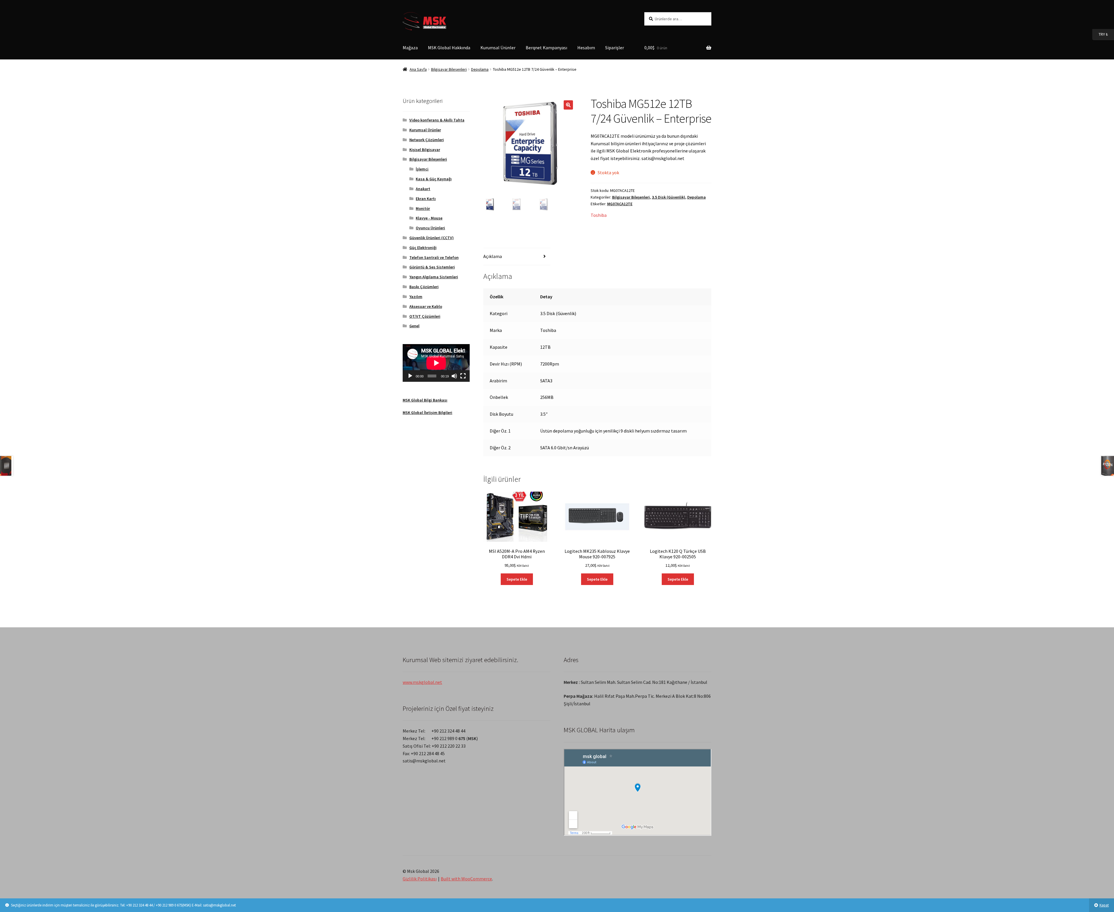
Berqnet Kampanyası (546, 47)
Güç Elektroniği (423, 247)
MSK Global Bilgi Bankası (425, 400)
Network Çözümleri (426, 139)
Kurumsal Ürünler (498, 47)
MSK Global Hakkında (449, 47)
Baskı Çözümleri (424, 286)
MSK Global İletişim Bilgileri (427, 412)
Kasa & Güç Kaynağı (434, 178)
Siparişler (614, 47)
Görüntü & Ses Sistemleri (432, 267)
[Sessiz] (454, 376)
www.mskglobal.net (422, 682)
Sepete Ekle (517, 579)
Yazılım (415, 296)
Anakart (423, 188)
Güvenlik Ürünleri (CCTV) (431, 237)
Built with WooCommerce (466, 879)
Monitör (423, 208)
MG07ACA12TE (619, 203)
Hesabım (586, 47)
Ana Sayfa (418, 69)
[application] (436, 363)
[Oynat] (410, 376)
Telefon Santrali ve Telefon (434, 257)
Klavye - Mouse (429, 218)
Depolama (480, 69)
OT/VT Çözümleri (424, 316)
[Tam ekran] (463, 376)
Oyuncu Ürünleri (430, 227)
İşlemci (422, 169)
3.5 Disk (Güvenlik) (668, 197)
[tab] (516, 256)
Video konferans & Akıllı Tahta (436, 120)
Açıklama (492, 256)
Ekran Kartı (426, 198)
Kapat (1104, 905)
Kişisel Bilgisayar (424, 149)
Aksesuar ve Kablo (425, 306)
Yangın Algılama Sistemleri (433, 276)
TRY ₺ (1100, 34)
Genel (414, 325)
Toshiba (599, 215)
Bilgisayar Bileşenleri (449, 69)
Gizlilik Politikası (420, 879)
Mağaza (410, 47)
